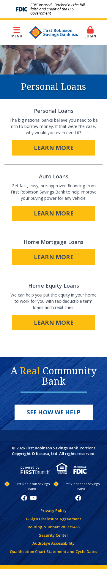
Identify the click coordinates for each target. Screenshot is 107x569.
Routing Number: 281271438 (53, 527)
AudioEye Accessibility (53, 543)
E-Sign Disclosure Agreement (53, 519)
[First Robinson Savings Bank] (53, 32)
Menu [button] (16, 36)
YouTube (33, 498)
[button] (90, 32)
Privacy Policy (53, 510)
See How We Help (54, 412)
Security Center (53, 535)
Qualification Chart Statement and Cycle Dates (53, 551)
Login (90, 36)
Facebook (24, 498)
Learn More (53, 148)
